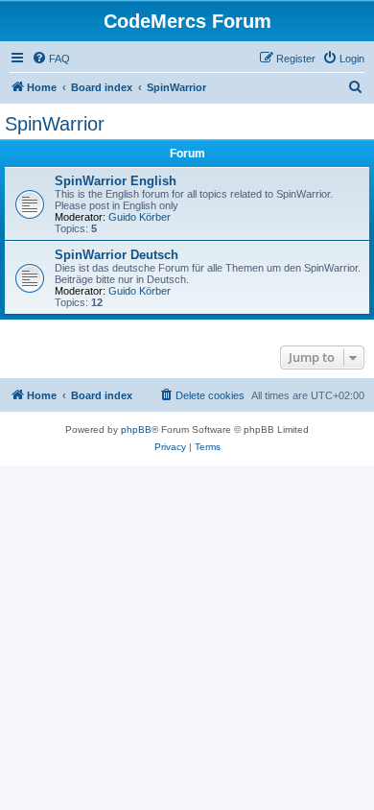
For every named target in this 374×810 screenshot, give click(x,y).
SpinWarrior (55, 123)
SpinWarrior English (115, 181)
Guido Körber (139, 217)
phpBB (136, 429)
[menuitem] (51, 58)
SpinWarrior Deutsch (116, 255)
